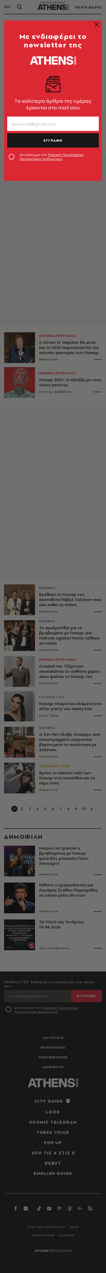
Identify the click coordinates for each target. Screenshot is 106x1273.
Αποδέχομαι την (52, 157)
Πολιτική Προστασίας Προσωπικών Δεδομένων (52, 156)
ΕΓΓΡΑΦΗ (53, 140)
